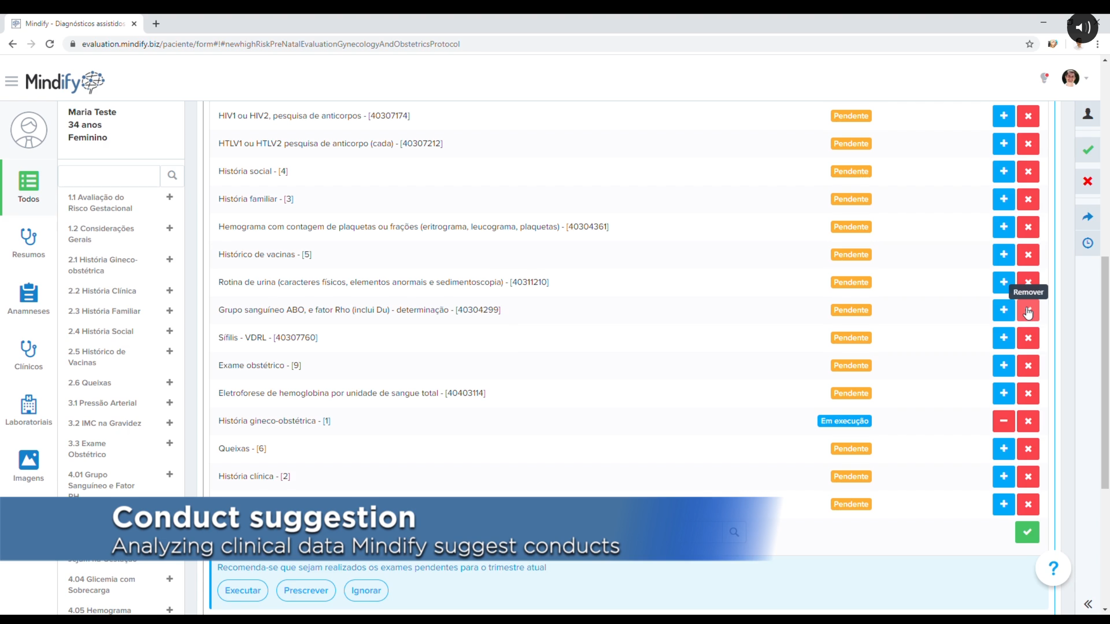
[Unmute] (1008, 614)
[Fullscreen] (1031, 614)
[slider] (522, 614)
